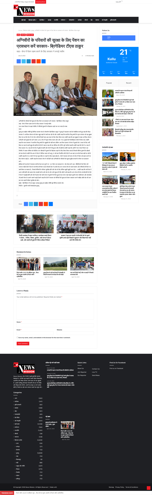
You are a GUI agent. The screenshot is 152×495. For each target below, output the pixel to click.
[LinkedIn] (29, 61)
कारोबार (80, 20)
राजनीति (56, 20)
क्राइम (49, 20)
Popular (109, 83)
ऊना (17, 443)
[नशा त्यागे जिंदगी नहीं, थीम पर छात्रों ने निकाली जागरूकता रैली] (82, 263)
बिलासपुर (18, 459)
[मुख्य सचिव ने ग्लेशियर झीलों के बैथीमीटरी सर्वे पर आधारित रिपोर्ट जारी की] (127, 156)
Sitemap (111, 487)
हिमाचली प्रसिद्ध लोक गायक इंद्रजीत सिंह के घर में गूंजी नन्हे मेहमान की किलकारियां (124, 131)
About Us (81, 368)
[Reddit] (39, 61)
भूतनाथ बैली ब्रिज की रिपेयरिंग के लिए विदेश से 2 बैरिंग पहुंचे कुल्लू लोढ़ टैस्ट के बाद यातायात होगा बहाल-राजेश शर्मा (125, 112)
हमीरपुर (18, 479)
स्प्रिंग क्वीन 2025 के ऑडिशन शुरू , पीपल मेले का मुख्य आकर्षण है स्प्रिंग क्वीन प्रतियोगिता (28, 274)
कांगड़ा (18, 446)
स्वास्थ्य (97, 20)
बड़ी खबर (23, 20)
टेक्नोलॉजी (71, 20)
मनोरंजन (63, 20)
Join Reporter (82, 372)
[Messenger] (43, 61)
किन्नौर (18, 450)
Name (19, 322)
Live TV (94, 372)
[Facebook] (19, 61)
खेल (92, 20)
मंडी (17, 462)
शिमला (17, 469)
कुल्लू (32, 30)
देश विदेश (41, 20)
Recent (128, 83)
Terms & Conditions (132, 487)
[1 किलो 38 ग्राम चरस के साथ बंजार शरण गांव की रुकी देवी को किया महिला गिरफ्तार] (108, 122)
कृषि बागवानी (113, 20)
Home (20, 30)
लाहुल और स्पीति (20, 466)
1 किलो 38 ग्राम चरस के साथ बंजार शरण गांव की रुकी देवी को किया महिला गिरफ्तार (124, 121)
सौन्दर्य (86, 20)
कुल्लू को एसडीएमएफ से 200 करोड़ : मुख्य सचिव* (51, 424)
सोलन (17, 475)
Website (59, 330)
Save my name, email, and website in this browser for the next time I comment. (44, 337)
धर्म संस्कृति (104, 20)
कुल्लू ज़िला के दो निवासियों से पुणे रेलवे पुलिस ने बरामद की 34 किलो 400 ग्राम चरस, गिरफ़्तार (125, 102)
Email (19, 330)
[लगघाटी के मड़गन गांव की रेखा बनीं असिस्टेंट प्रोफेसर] (108, 93)
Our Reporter (82, 375)
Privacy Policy (119, 487)
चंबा (17, 456)
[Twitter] (24, 61)
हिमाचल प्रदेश (32, 20)
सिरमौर (18, 472)
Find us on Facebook (116, 368)
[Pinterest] (34, 61)
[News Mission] (24, 10)
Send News (96, 375)
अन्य (16, 398)
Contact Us (96, 369)
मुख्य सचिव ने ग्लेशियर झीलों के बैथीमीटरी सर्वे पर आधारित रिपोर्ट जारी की (127, 165)
